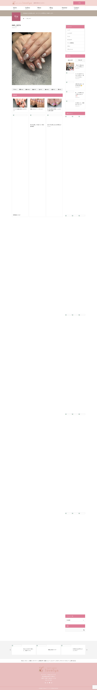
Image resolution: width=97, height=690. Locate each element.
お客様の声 (41, 660)
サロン (68, 46)
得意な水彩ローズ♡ (27, 649)
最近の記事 (70, 60)
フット (68, 36)
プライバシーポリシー (64, 660)
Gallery (27, 8)
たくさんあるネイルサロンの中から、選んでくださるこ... (79, 75)
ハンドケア (69, 33)
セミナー (53, 660)
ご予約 (79, 2)
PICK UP (80, 60)
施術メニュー (47, 660)
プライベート (70, 49)
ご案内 (30, 660)
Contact (76, 8)
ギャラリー (35, 660)
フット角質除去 (70, 42)
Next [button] (86, 649)
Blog (51, 8)
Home (22, 660)
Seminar (64, 8)
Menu (39, 8)
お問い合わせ (73, 660)
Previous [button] (10, 649)
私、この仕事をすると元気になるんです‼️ (79, 94)
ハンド (68, 29)
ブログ (57, 660)
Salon (15, 8)
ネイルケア (69, 39)
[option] (24, 650)
